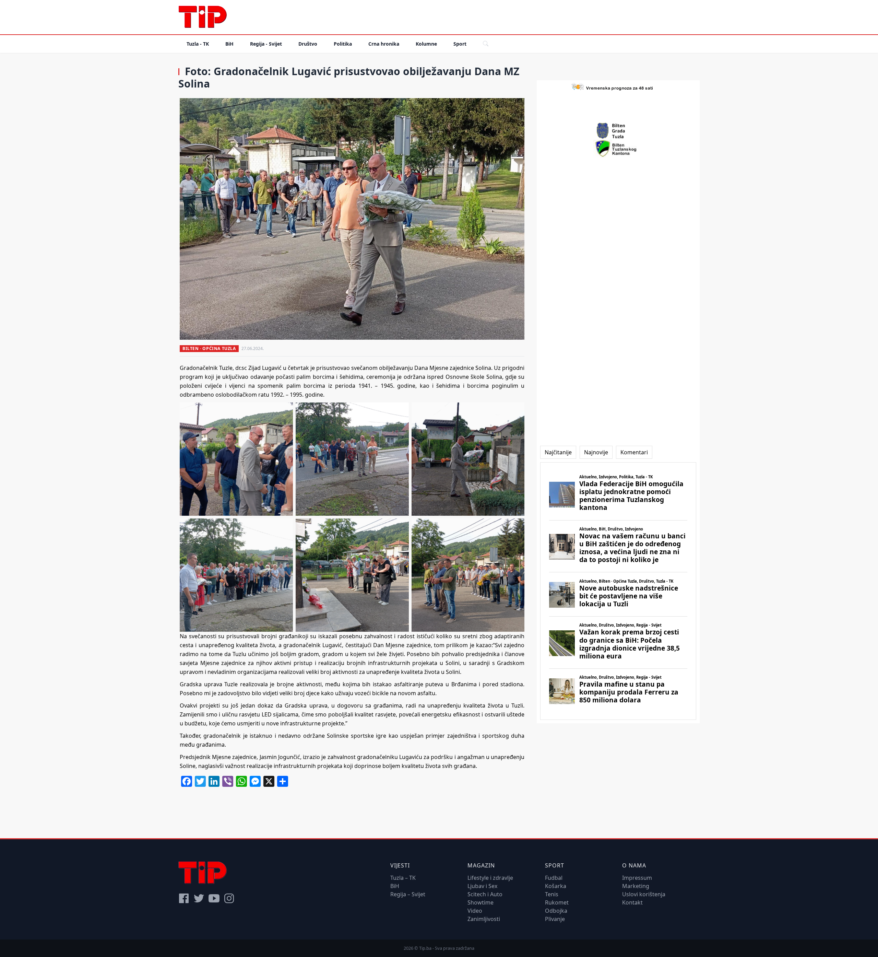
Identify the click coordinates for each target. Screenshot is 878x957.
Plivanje (555, 919)
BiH (229, 43)
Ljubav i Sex (482, 886)
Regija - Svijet (266, 43)
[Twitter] (198, 898)
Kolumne (426, 43)
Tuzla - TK (198, 43)
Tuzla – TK (403, 878)
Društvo (307, 43)
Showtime (480, 902)
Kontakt (632, 902)
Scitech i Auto (484, 894)
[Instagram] (229, 898)
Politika (343, 43)
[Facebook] (183, 898)
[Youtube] (214, 898)
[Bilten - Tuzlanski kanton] (618, 148)
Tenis (551, 894)
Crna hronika (383, 43)
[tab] (558, 452)
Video (474, 910)
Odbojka (556, 910)
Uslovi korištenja (643, 894)
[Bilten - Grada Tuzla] (618, 131)
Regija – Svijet (407, 894)
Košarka (555, 886)
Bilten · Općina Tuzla (209, 348)
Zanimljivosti (483, 919)
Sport (459, 43)
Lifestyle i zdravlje (490, 878)
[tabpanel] (618, 591)
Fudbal (553, 878)
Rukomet (557, 902)
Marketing (635, 886)
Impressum (637, 878)
